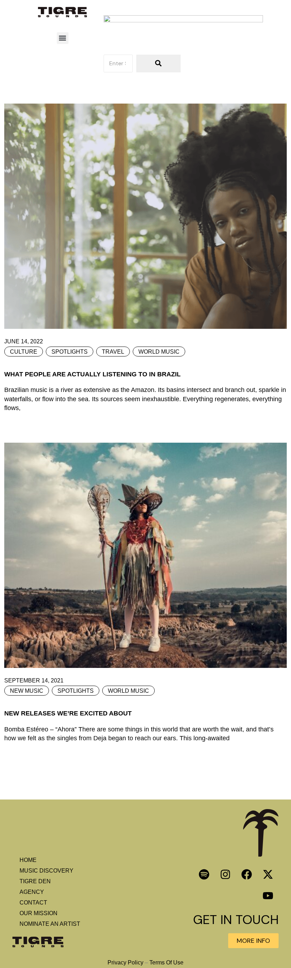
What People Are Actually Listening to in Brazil (92, 374)
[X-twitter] (268, 874)
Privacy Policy (125, 962)
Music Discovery (46, 871)
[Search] (158, 63)
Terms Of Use (166, 962)
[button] (62, 38)
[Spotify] (204, 874)
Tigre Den (35, 881)
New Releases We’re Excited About (68, 713)
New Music (26, 691)
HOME (28, 860)
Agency (32, 892)
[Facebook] (246, 874)
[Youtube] (268, 895)
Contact (33, 903)
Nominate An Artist (50, 924)
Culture (23, 352)
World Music (159, 352)
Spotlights (69, 352)
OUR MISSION (38, 913)
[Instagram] (225, 874)
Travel (113, 352)
